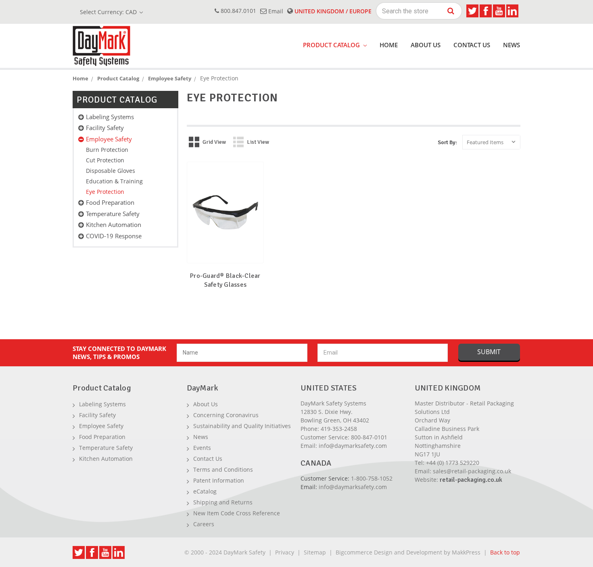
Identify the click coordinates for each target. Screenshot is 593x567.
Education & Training (114, 181)
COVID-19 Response (114, 236)
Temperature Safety (113, 214)
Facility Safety (105, 128)
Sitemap (315, 552)
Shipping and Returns (223, 502)
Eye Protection (105, 191)
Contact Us (471, 45)
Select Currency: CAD (109, 12)
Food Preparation (110, 202)
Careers (203, 524)
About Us (426, 45)
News (511, 45)
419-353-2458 (339, 429)
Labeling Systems (110, 117)
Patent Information (218, 480)
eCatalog (205, 491)
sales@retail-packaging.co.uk (472, 471)
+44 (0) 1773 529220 (452, 462)
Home (389, 45)
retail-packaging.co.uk (471, 480)
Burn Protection (107, 149)
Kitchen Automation (113, 224)
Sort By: (447, 142)
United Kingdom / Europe (332, 11)
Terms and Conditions (223, 469)
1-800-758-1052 (372, 478)
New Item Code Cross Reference (236, 513)
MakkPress (466, 552)
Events (202, 448)
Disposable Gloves (110, 170)
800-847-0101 (369, 437)
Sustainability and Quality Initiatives (242, 426)
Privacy (284, 552)
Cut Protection (105, 160)
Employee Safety (109, 139)
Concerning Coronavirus (226, 415)
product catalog (332, 45)
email (275, 11)
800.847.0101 (237, 11)
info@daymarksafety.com (353, 445)
